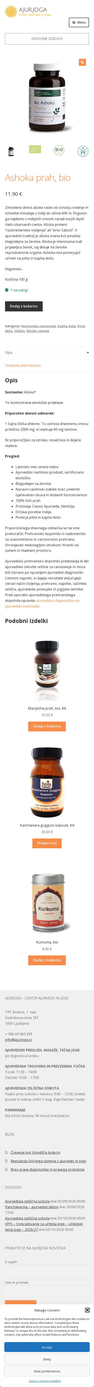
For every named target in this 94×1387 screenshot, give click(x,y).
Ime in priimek (16, 1282)
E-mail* (11, 1262)
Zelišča (19, 331)
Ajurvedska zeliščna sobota (27, 1201)
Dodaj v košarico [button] (47, 726)
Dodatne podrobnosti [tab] (23, 365)
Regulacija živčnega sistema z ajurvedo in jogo (48, 1161)
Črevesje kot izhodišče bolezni (35, 1152)
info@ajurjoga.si (18, 1039)
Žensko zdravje (37, 331)
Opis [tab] (8, 352)
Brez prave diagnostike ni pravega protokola (47, 1169)
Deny (47, 1359)
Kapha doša (67, 326)
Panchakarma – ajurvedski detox (31, 1207)
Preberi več (47, 843)
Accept (47, 1347)
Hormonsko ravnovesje (38, 326)
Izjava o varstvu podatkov (45, 1381)
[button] (87, 1310)
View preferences (47, 1371)
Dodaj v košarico (24, 306)
